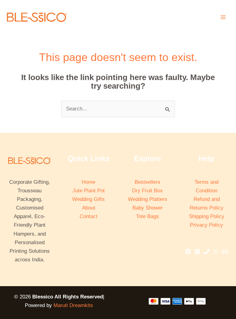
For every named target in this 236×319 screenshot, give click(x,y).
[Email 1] (225, 251)
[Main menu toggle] (223, 17)
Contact (88, 216)
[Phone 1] (206, 251)
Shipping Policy (206, 216)
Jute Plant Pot (89, 191)
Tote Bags (147, 216)
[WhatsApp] (215, 251)
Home (88, 182)
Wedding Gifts (88, 199)
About (88, 208)
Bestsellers (147, 182)
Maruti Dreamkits (73, 305)
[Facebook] (188, 251)
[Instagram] (197, 251)
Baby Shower (147, 208)
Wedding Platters (147, 199)
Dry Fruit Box (147, 191)
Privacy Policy (206, 225)
